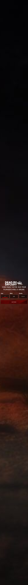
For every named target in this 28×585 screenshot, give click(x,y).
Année (20, 293)
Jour (2, 293)
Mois (11, 293)
